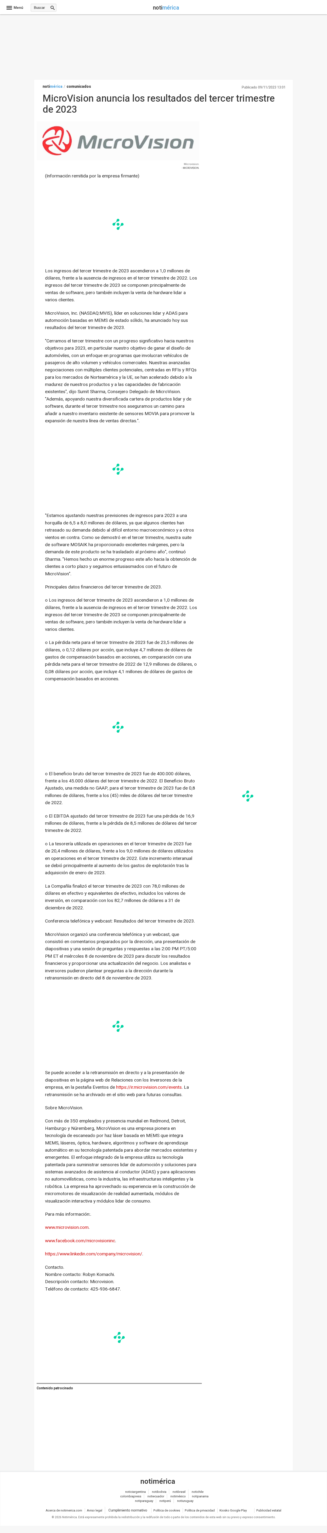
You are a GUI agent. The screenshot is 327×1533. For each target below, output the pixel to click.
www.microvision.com (67, 1227)
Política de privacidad (200, 1510)
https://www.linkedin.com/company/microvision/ (93, 1254)
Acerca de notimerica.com (64, 1510)
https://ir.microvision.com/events (149, 1087)
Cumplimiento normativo (127, 1510)
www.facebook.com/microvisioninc (80, 1240)
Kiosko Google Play (233, 1510)
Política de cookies (166, 1510)
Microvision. (191, 164)
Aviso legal (94, 1510)
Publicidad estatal (268, 1510)
